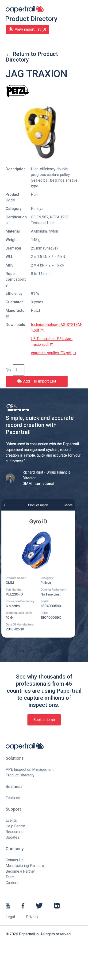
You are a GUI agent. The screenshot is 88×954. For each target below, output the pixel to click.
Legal (10, 917)
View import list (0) (30, 29)
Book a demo (44, 719)
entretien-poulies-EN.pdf (51, 353)
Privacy (32, 917)
